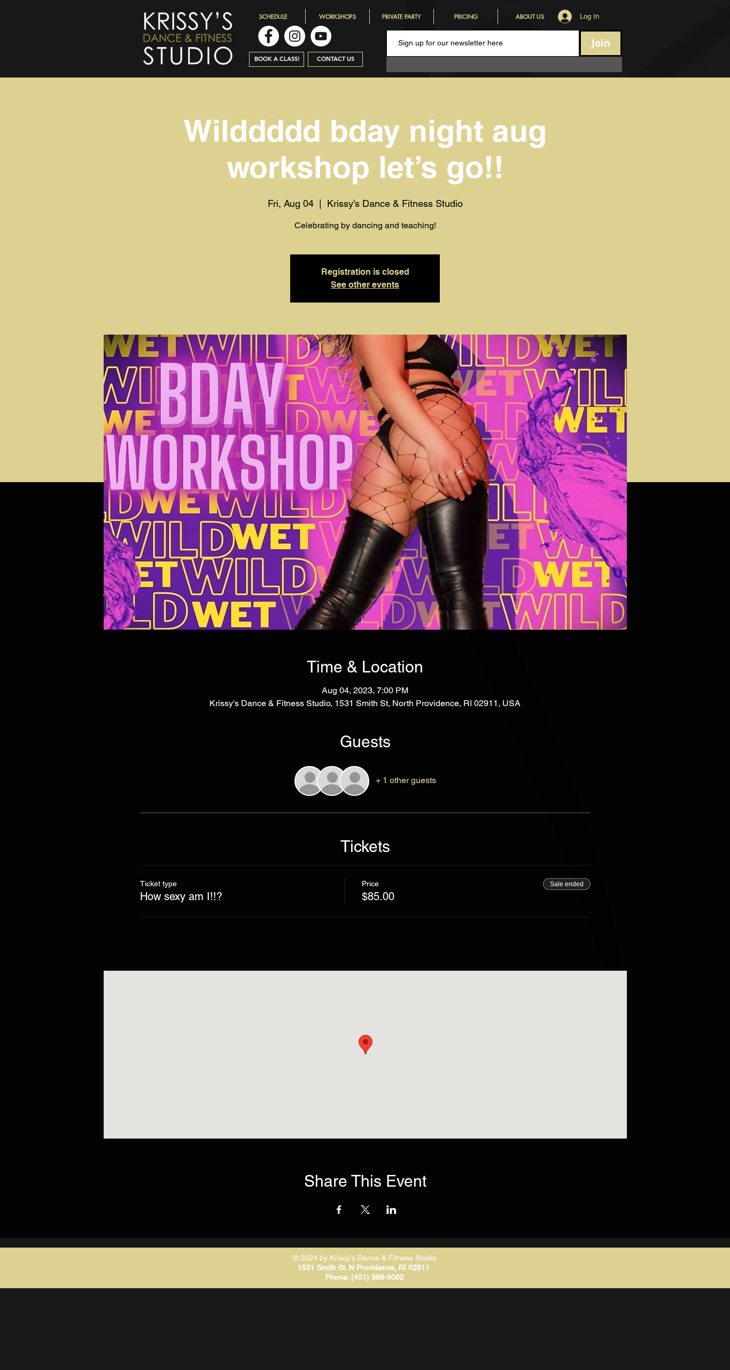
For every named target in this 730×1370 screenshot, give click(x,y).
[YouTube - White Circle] (320, 36)
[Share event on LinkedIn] (391, 1209)
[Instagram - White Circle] (294, 36)
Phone (336, 1277)
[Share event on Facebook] (339, 1209)
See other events (365, 285)
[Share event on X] (365, 1209)
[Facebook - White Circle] (268, 36)
